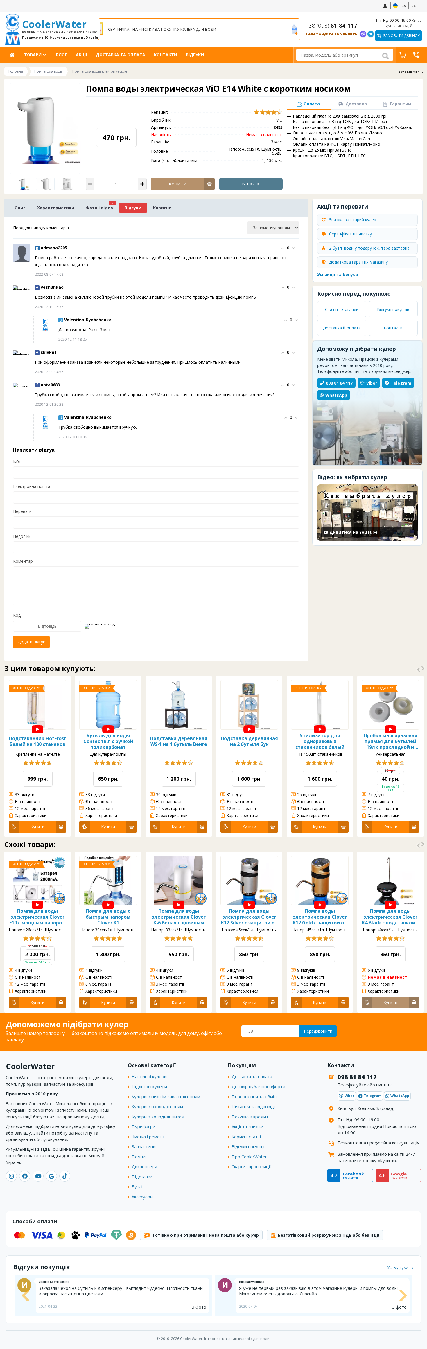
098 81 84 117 (339, 383)
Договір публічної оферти (258, 1086)
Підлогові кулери (149, 1086)
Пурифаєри (143, 1126)
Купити (37, 826)
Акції (81, 54)
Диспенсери (144, 1166)
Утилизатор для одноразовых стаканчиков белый (320, 741)
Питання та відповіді (253, 1106)
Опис (20, 207)
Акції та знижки (247, 1126)
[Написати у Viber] (363, 34)
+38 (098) (331, 25)
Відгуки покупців (393, 309)
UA (403, 5)
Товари (33, 54)
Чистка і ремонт (148, 1136)
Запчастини (144, 1146)
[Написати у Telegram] (370, 34)
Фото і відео (99, 207)
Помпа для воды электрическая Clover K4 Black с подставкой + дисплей (390, 917)
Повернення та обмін (254, 1096)
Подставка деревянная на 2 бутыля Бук (249, 741)
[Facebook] (24, 1176)
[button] (308, 104)
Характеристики (55, 207)
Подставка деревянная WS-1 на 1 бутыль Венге (178, 741)
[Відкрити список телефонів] (416, 55)
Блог (61, 54)
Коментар (23, 561)
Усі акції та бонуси (337, 274)
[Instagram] (11, 1176)
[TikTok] (64, 1176)
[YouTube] (38, 1176)
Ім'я (16, 461)
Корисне (162, 207)
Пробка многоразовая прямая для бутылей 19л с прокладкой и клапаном (390, 741)
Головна (14, 54)
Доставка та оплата (120, 54)
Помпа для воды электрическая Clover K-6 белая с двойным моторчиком (179, 917)
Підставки (142, 1177)
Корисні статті (246, 1136)
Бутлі (137, 1186)
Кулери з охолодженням (157, 1106)
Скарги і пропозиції (251, 1166)
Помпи (139, 1156)
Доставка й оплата (342, 328)
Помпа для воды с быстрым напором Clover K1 (108, 917)
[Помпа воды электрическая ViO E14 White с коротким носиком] (45, 184)
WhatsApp (336, 395)
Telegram (401, 383)
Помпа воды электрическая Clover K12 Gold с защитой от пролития (320, 917)
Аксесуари (142, 1197)
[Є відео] (37, 729)
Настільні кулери (149, 1076)
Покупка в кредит (250, 1116)
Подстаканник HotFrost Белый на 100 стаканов (37, 741)
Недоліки (22, 536)
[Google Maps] (51, 1176)
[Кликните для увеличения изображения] (45, 129)
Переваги (22, 511)
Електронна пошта (31, 486)
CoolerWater (57, 29)
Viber (371, 383)
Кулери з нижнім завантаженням (166, 1096)
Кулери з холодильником (158, 1116)
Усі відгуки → (400, 1267)
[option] (199, 29)
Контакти (165, 54)
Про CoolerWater (249, 1156)
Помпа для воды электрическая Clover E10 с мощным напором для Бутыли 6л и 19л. (37, 917)
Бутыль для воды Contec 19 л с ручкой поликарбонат (108, 741)
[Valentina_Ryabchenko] (45, 324)
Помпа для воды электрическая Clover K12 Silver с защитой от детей (249, 917)
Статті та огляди (341, 309)
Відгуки (195, 54)
